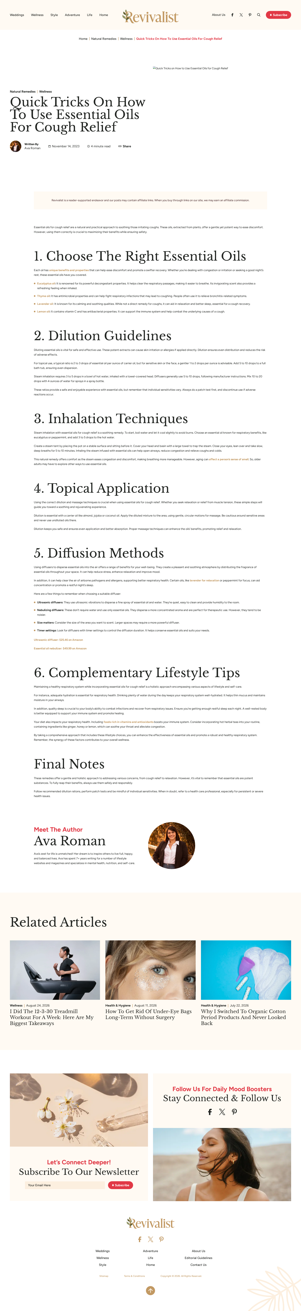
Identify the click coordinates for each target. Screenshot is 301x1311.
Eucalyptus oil (46, 283)
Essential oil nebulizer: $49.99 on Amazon (60, 648)
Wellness (37, 15)
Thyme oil (43, 296)
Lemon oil (43, 311)
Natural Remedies (103, 39)
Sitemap (103, 1276)
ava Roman (70, 841)
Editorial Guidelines (198, 1258)
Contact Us (198, 1265)
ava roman (32, 148)
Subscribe (280, 15)
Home (103, 15)
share (127, 146)
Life (89, 15)
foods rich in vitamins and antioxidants (128, 722)
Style (54, 15)
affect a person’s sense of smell (228, 459)
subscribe (122, 1185)
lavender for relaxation (204, 580)
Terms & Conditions (134, 1276)
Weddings (17, 15)
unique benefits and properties (69, 270)
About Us (218, 15)
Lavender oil (45, 304)
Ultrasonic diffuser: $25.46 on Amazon (58, 640)
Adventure (72, 15)
